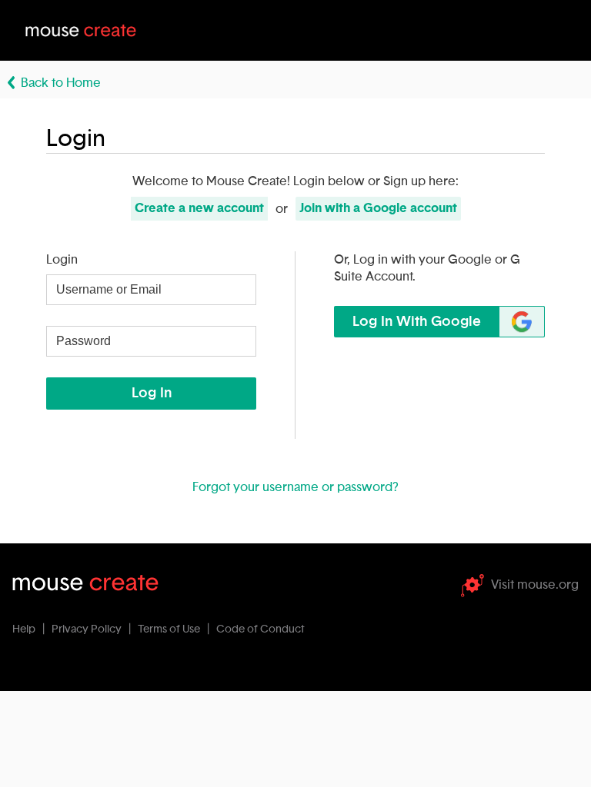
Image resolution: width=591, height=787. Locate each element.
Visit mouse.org (535, 585)
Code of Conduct (260, 629)
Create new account (199, 208)
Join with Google (378, 208)
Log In (152, 393)
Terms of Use (169, 629)
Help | (30, 629)
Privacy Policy (87, 629)
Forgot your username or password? (295, 487)
